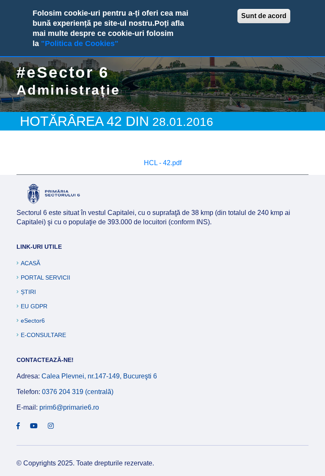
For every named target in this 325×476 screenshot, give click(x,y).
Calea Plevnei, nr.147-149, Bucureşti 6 (99, 376)
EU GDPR (34, 306)
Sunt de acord (263, 15)
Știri (28, 291)
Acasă (30, 263)
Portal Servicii (45, 277)
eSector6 (33, 320)
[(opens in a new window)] (18, 426)
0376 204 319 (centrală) (77, 391)
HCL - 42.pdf (163, 162)
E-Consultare (43, 335)
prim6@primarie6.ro (69, 407)
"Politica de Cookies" (79, 43)
